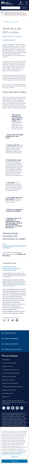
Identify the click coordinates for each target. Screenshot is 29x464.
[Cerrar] (27, 429)
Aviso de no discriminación (9, 363)
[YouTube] (12, 408)
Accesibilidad (5, 359)
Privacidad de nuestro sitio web (10, 369)
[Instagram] (21, 408)
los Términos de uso (20, 284)
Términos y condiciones (8, 379)
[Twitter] (3, 408)
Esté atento (7, 12)
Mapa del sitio (5, 396)
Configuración (14, 456)
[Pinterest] (17, 408)
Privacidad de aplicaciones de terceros (12, 386)
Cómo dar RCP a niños (9, 266)
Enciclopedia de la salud (10, 21)
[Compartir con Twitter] (12, 320)
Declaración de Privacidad (14, 453)
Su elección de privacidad (9, 376)
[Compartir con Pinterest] (17, 320)
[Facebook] (8, 408)
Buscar (24, 7)
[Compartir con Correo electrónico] (4, 320)
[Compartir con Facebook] (8, 320)
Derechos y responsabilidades (10, 383)
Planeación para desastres (9, 390)
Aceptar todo (14, 461)
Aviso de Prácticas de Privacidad (10, 373)
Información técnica (7, 393)
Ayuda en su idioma (7, 366)
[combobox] (10, 7)
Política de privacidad (8, 285)
